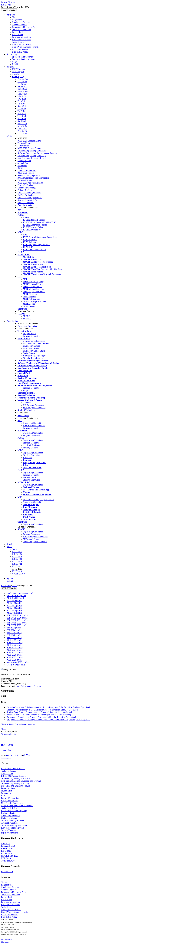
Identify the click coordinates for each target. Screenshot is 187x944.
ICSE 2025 (17, 556)
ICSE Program (18, 69)
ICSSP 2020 (6, 853)
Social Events (18, 42)
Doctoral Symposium (27, 170)
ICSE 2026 (17, 554)
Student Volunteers (26, 202)
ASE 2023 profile (14, 608)
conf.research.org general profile (20, 593)
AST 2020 (5, 843)
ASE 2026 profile (14, 613)
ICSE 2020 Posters (26, 173)
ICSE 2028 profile (14, 660)
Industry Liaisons (30, 448)
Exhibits (15, 64)
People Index (23, 415)
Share (3, 729)
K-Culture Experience (21, 39)
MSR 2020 (6, 858)
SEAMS (26, 316)
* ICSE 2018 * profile (16, 595)
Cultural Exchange (26, 190)
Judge (25, 390)
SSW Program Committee (34, 407)
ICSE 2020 (6, 585)
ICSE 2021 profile (14, 642)
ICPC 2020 (6, 851)
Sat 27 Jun (22, 86)
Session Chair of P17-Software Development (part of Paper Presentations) (39, 715)
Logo (14, 62)
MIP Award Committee (33, 539)
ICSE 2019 (17, 571)
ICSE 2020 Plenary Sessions (30, 148)
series (14, 585)
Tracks (9, 136)
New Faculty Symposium (29, 175)
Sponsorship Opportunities (23, 59)
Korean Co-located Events (29, 200)
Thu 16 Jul (22, 133)
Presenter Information (21, 37)
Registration (17, 20)
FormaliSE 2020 (8, 846)
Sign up (10, 581)
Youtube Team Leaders (33, 358)
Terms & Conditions (7, 939)
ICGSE (26, 217)
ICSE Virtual (17, 34)
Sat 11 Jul (22, 121)
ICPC (25, 234)
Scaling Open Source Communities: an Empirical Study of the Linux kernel (39, 712)
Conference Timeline (21, 22)
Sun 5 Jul (22, 106)
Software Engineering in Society (32, 155)
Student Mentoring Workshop (30, 197)
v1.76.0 (26, 755)
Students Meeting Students (29, 192)
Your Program (18, 71)
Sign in (10, 578)
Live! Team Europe (31, 346)
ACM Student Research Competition (33, 178)
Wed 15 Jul (22, 131)
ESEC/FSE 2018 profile (17, 615)
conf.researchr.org (14, 755)
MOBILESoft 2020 (9, 856)
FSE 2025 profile (14, 632)
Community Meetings (27, 188)
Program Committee (31, 336)
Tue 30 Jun (22, 94)
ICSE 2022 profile (14, 645)
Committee (27, 403)
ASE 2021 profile (14, 605)
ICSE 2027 (17, 551)
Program (10, 66)
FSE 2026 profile (14, 635)
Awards (15, 74)
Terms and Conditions (21, 29)
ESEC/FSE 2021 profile (17, 620)
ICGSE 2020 (6, 848)
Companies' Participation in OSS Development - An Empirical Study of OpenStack (42, 710)
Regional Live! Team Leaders (36, 343)
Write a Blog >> (8, 2)
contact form (6, 750)
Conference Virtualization (34, 341)
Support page (6, 758)
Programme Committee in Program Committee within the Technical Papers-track (41, 717)
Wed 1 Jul (22, 96)
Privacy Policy (18, 32)
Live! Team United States (34, 351)
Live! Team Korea (31, 348)
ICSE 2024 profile (14, 650)
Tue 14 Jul (22, 128)
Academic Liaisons (31, 445)
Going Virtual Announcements (25, 47)
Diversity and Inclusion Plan (24, 27)
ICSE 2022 (17, 564)
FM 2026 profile (14, 627)
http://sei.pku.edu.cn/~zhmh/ (28, 686)
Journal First (23, 163)
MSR (25, 279)
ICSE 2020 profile (9, 588)
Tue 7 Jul (21, 111)
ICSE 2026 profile (14, 655)
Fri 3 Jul (21, 101)
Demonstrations (24, 160)
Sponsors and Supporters (23, 57)
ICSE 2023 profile (14, 647)
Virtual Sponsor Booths (22, 44)
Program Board (29, 333)
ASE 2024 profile (14, 610)
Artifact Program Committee (35, 536)
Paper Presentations (26, 205)
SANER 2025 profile (16, 665)
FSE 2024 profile (14, 630)
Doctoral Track (29, 477)
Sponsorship (12, 54)
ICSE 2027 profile (14, 657)
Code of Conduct (19, 24)
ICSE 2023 (17, 561)
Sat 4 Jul (21, 104)
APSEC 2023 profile (16, 598)
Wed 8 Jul (22, 113)
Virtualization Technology (34, 356)
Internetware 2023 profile (17, 662)
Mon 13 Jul (22, 126)
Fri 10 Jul (22, 118)
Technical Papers (25, 143)
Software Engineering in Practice (32, 150)
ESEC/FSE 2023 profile (17, 625)
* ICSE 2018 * (18, 574)
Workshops (22, 165)
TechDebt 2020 (8, 861)
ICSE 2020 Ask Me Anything (30, 183)
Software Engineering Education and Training (37, 153)
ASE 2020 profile (14, 603)
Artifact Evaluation (26, 195)
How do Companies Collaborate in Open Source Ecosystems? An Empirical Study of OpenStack (48, 707)
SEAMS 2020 (7, 871)
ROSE (20, 168)
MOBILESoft (29, 257)
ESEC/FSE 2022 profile (17, 623)
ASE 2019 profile (14, 600)
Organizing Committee (27, 326)
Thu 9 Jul (22, 116)
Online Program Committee (35, 541)
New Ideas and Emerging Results (32, 158)
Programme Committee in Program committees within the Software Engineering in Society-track (48, 719)
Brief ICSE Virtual (20, 52)
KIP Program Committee (33, 405)
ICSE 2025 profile (14, 652)
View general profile (8, 734)
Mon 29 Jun (23, 91)
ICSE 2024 (17, 559)
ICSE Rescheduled (20, 49)
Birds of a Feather (25, 185)
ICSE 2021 (17, 566)
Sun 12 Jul (22, 123)
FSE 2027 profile (14, 637)
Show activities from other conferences (18, 724)
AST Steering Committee (34, 425)
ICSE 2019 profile (14, 640)
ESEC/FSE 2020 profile (17, 618)
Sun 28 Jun (22, 89)
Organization (12, 321)
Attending (11, 15)
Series (14, 549)
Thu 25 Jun (22, 81)
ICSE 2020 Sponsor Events (29, 141)
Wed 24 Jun (23, 79)
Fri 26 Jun (22, 84)
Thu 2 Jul (22, 99)
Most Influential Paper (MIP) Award (38, 499)
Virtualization (23, 146)
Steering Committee (31, 455)
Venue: (15, 17)
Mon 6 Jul (22, 108)
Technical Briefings (26, 180)
